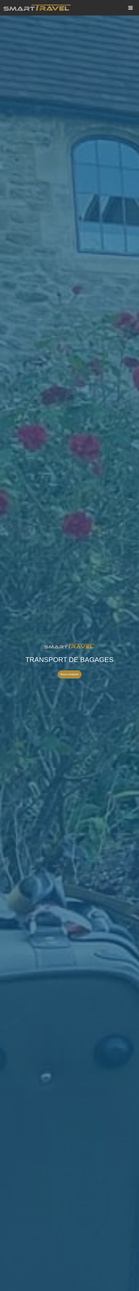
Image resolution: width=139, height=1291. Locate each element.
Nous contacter (70, 674)
